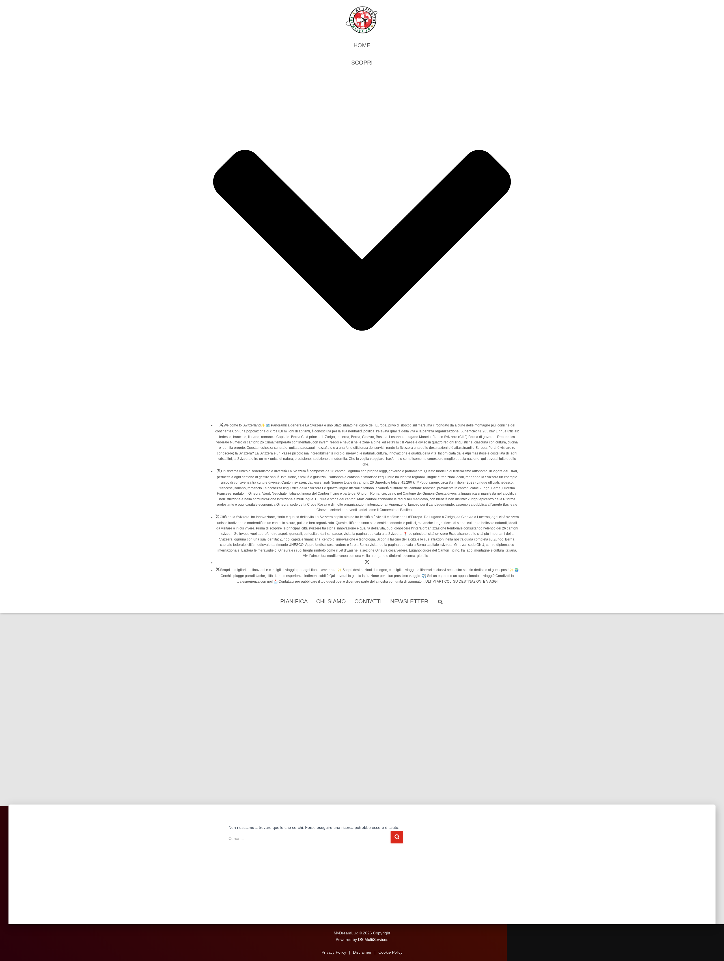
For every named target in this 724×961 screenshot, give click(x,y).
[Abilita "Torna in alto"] (713, 950)
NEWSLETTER (409, 601)
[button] (362, 413)
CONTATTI (368, 601)
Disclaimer (362, 952)
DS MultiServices (373, 939)
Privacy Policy (334, 952)
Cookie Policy (389, 952)
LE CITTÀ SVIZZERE (217, 518)
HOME (362, 45)
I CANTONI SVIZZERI (219, 472)
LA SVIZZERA (221, 426)
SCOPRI (362, 62)
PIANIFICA (294, 601)
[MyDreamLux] (362, 20)
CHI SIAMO (331, 601)
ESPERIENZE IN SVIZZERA (367, 563)
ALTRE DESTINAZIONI (218, 571)
